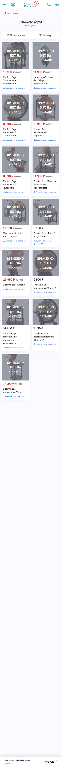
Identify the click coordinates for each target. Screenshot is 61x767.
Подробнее (9, 763)
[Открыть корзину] (57, 4)
